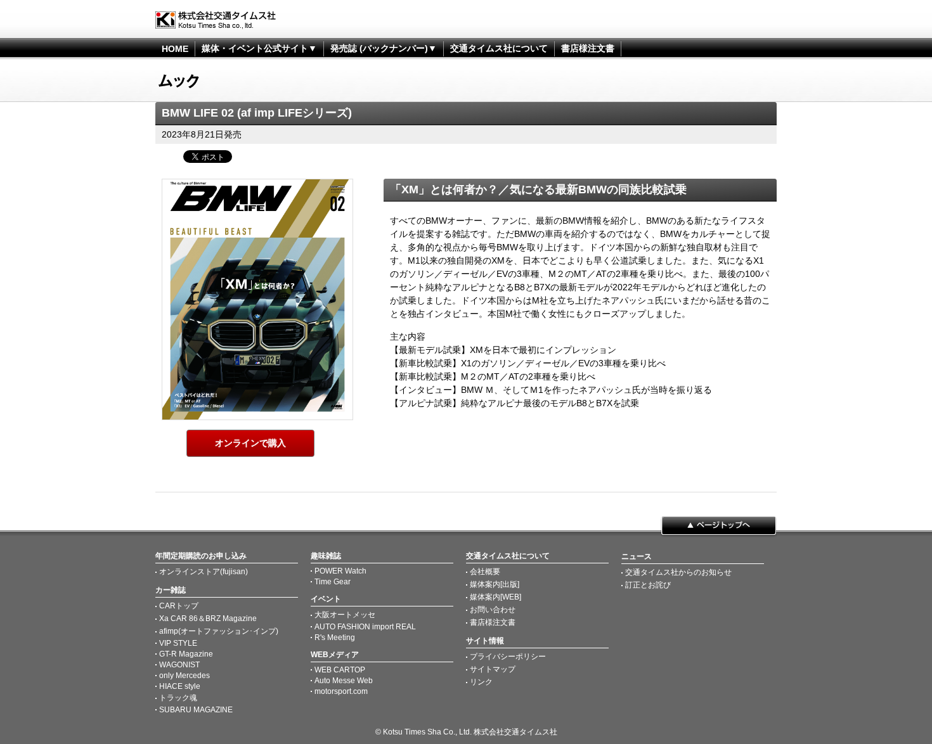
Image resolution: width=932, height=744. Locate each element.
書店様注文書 (587, 48)
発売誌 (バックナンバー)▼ (383, 48)
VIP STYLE (178, 643)
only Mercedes (184, 675)
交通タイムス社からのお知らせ (678, 572)
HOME (175, 49)
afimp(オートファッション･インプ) (218, 631)
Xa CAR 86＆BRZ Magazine (208, 618)
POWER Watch (340, 571)
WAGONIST (179, 664)
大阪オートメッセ (344, 614)
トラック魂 (178, 697)
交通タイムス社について (499, 48)
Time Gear (332, 581)
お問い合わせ (492, 609)
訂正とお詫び (648, 584)
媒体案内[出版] (494, 584)
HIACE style (179, 686)
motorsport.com (341, 691)
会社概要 (485, 571)
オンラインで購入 (250, 443)
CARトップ (178, 605)
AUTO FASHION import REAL (365, 626)
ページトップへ (719, 526)
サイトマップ (492, 669)
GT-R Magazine (186, 654)
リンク (481, 681)
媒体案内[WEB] (495, 597)
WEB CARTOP (339, 669)
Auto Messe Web (343, 680)
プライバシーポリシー (508, 656)
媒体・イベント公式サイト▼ (259, 48)
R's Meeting (334, 637)
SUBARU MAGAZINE (196, 709)
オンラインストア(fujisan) (203, 571)
